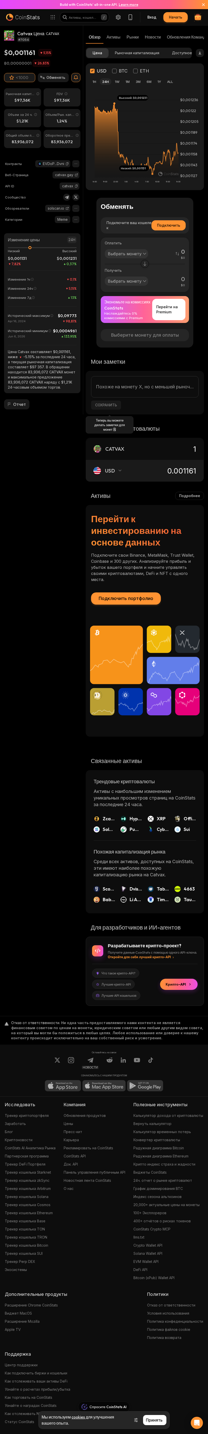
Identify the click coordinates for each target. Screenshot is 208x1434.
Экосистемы (16, 1269)
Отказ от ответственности (171, 1305)
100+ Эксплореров (149, 1213)
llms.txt (138, 1237)
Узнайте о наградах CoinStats (31, 1405)
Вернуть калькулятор (152, 1123)
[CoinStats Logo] (23, 17)
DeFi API (140, 1269)
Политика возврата (164, 1337)
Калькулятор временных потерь (162, 1132)
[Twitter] (75, 197)
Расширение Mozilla (22, 1321)
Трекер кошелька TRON (26, 1237)
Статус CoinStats (19, 1422)
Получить (113, 270)
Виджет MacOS (18, 1313)
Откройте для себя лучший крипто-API (139, 957)
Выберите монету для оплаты (145, 335)
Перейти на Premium (167, 309)
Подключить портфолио (126, 598)
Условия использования (168, 1313)
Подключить (168, 225)
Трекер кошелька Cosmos (27, 1205)
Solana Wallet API (147, 1253)
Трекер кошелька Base (25, 1221)
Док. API (71, 1164)
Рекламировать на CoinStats (88, 1148)
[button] (67, 164)
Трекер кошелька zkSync (27, 1180)
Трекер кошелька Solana (26, 1196)
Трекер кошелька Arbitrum (28, 1188)
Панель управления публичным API (94, 1172)
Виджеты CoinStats (150, 1172)
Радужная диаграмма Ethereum (160, 1156)
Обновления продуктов (85, 1115)
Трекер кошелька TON (25, 1229)
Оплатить (113, 243)
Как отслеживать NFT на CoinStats (35, 1413)
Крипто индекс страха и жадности (164, 1164)
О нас (69, 1188)
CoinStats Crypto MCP (151, 1229)
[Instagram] (71, 1063)
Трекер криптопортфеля (27, 1115)
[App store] (63, 1085)
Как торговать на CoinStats (28, 1397)
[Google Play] (145, 1085)
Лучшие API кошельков (118, 995)
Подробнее (189, 496)
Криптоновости (18, 1140)
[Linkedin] (123, 1063)
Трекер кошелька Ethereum (29, 1213)
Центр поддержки (21, 1365)
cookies (78, 1417)
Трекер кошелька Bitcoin (26, 1245)
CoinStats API (75, 1156)
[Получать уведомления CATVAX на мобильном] (75, 77)
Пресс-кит (73, 1132)
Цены (68, 1123)
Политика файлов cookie (168, 1329)
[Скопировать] (67, 164)
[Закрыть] (200, 5)
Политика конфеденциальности (175, 1321)
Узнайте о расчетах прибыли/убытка (37, 1389)
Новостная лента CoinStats (87, 1180)
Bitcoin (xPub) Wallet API (154, 1278)
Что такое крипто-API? (118, 973)
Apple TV (13, 1329)
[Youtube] (137, 1063)
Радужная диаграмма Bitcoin (158, 1148)
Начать (175, 17)
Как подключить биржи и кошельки (36, 1373)
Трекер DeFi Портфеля (25, 1164)
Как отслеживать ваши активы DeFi (36, 1381)
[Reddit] (110, 1063)
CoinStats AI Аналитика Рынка (30, 1148)
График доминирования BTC (158, 1188)
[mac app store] (104, 1085)
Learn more (128, 4)
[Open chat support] (197, 1423)
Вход (151, 17)
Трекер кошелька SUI (24, 1253)
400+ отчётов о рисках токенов (162, 1221)
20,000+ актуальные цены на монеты (166, 1205)
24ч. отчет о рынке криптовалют (162, 1180)
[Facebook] (151, 1063)
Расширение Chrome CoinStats (31, 1305)
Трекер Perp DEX (20, 1261)
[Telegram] (66, 197)
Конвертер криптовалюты (156, 1140)
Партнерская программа (27, 1156)
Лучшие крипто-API (116, 984)
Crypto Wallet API (147, 1245)
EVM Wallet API (146, 1261)
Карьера (71, 1140)
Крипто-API (176, 984)
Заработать (15, 1123)
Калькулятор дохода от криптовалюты (168, 1115)
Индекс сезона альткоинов (157, 1196)
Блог (9, 1132)
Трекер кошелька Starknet (28, 1172)
